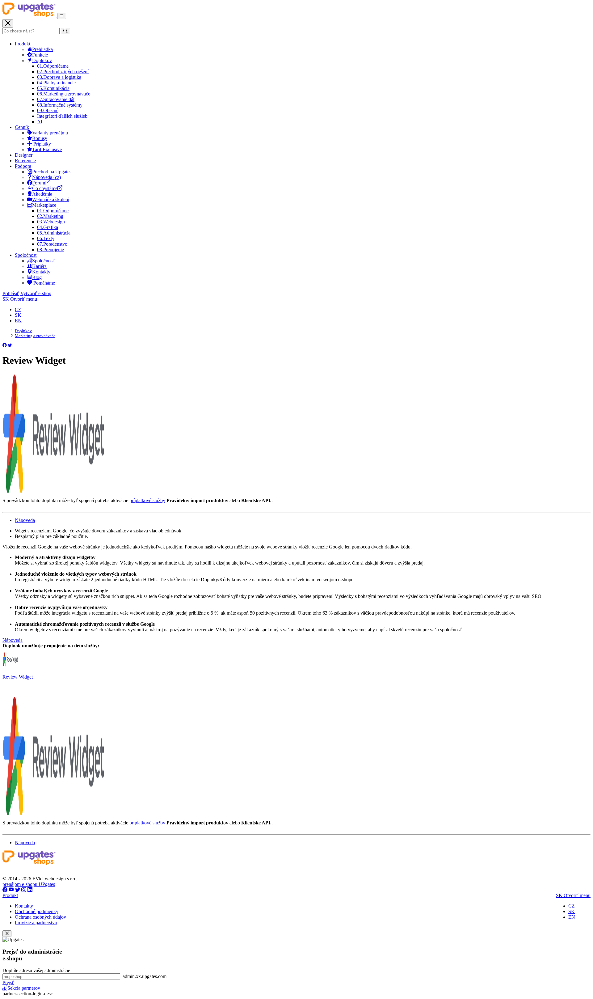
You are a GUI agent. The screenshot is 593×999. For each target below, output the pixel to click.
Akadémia (42, 194)
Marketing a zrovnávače (63, 93)
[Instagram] (23, 889)
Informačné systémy (59, 105)
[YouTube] (11, 889)
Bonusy (39, 138)
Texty (45, 238)
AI (39, 121)
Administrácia (53, 232)
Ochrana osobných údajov (40, 917)
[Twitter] (17, 889)
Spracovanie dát (55, 99)
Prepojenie (50, 249)
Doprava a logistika (59, 77)
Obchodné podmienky (36, 911)
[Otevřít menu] (61, 16)
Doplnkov (42, 60)
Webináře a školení (50, 199)
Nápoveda (25, 520)
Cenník (22, 127)
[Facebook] (4, 889)
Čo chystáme (44, 188)
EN (18, 320)
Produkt (22, 43)
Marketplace (44, 205)
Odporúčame (53, 66)
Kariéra (39, 266)
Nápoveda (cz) (46, 177)
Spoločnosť (26, 255)
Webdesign (51, 221)
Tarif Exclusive (47, 149)
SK (18, 315)
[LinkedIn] (29, 889)
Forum (38, 182)
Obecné (47, 110)
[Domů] (29, 15)
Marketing (50, 216)
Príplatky (41, 143)
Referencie (25, 160)
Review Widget (17, 676)
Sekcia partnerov (23, 988)
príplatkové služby (147, 500)
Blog (37, 277)
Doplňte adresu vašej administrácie (36, 970)
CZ (18, 309)
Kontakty (41, 271)
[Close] (6, 933)
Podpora (23, 166)
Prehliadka (42, 49)
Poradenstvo (52, 244)
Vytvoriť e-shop (35, 293)
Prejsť (8, 982)
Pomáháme (43, 283)
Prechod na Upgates (51, 171)
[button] (4, 345)
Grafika (47, 227)
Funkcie (40, 54)
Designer (23, 155)
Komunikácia (53, 88)
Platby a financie (56, 82)
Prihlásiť (10, 293)
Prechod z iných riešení (63, 71)
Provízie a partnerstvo (36, 922)
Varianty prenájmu (50, 132)
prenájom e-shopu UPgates (28, 884)
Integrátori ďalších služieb (62, 116)
